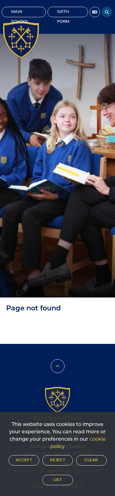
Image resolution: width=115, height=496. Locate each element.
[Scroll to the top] (57, 366)
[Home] (21, 40)
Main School (20, 13)
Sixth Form (63, 13)
